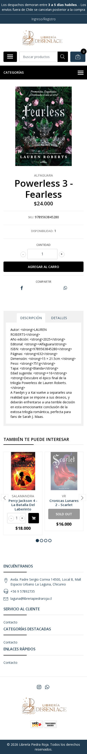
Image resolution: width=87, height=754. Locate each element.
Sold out (64, 514)
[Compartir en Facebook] (22, 288)
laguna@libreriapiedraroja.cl (31, 598)
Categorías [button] (13, 72)
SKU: (31, 217)
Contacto (10, 622)
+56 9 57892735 (22, 591)
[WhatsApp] (47, 687)
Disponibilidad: (42, 231)
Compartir (43, 282)
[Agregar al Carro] (33, 518)
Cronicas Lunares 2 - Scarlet (64, 502)
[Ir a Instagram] (39, 687)
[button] (37, 540)
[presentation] (4, 497)
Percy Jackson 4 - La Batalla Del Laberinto (23, 504)
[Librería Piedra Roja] (42, 37)
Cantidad (43, 245)
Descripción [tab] (31, 318)
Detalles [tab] (59, 318)
